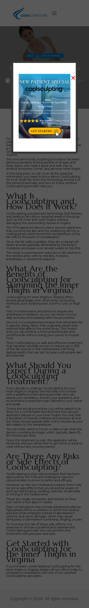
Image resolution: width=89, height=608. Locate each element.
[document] (44, 304)
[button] (73, 77)
